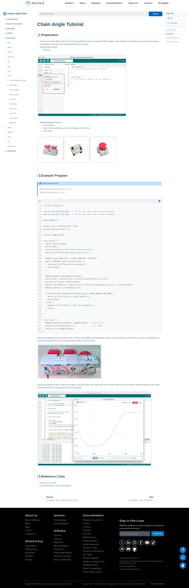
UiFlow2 (58, 539)
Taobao (28, 559)
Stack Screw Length (92, 572)
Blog (27, 527)
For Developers (61, 523)
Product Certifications (93, 551)
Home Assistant (90, 541)
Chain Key (13, 99)
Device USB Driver (62, 559)
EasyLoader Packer (63, 553)
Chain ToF (13, 113)
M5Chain (46, 50)
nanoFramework (91, 544)
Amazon (29, 556)
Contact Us (30, 534)
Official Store (31, 549)
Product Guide (90, 547)
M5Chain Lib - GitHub (48, 483)
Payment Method (138, 584)
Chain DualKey (48, 125)
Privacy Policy (87, 584)
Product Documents (92, 520)
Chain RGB (13, 108)
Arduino (87, 530)
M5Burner (58, 542)
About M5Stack (32, 520)
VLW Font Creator (62, 556)
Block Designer (61, 546)
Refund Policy (125, 584)
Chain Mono (13, 104)
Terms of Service (99, 584)
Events (28, 530)
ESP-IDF (87, 534)
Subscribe (157, 534)
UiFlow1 (57, 535)
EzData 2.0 (59, 549)
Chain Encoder (14, 90)
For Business (60, 520)
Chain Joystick (14, 94)
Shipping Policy (112, 584)
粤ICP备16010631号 (157, 584)
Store (82, 3)
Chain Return (85, 128)
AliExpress (30, 553)
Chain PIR (13, 123)
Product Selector (91, 558)
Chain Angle (13, 85)
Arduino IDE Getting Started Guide (77, 41)
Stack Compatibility (92, 568)
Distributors (30, 546)
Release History (90, 565)
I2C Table (87, 554)
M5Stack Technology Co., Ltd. (48, 584)
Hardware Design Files (94, 561)
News (27, 523)
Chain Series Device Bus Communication (55, 486)
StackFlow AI (89, 537)
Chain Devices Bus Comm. (18, 80)
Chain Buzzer (14, 118)
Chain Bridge (73, 128)
